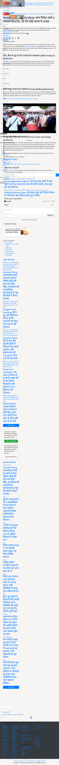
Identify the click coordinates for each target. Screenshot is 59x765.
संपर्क (4, 171)
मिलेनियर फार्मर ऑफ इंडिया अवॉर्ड (10, 32)
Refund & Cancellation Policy (38, 761)
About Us (37, 726)
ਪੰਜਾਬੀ (4, 751)
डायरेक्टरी (50, 5)
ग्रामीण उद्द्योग (15, 746)
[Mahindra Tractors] (30, 17)
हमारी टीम (5, 169)
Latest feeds (9, 462)
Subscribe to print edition (26, 736)
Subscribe (29, 140)
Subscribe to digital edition (26, 740)
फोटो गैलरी (35, 5)
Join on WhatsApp (11, 441)
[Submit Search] (57, 174)
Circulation (24, 729)
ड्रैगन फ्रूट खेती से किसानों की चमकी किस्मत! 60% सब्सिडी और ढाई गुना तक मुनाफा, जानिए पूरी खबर (11, 604)
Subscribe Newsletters (11, 457)
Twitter (37, 740)
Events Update (25, 749)
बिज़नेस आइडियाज (7, 39)
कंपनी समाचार (24, 5)
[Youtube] (3, 153)
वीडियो (39, 5)
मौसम (15, 3)
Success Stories (7, 465)
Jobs (42, 14)
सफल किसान (6, 5)
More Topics (6, 179)
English (5, 726)
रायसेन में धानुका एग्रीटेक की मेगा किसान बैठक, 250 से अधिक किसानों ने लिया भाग (10, 532)
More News (11, 687)
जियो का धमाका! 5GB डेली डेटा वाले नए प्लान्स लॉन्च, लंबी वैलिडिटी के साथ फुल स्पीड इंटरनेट (11, 583)
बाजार (10, 5)
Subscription (24, 727)
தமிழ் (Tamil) (6, 737)
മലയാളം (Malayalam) (6, 730)
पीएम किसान (6, 41)
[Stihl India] (17, 17)
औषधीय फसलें (15, 735)
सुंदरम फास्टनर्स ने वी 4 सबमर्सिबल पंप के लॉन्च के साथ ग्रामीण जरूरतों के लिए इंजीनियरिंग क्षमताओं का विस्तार (11, 509)
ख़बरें (12, 3)
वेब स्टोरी (49, 3)
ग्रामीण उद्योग (44, 3)
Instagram (38, 743)
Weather (5, 614)
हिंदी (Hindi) (6, 727)
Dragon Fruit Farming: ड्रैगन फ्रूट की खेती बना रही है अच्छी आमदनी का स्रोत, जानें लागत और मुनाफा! (10, 318)
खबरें (13, 726)
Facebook (37, 738)
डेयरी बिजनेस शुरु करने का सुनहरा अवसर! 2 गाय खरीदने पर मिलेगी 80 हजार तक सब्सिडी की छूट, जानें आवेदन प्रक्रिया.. (11, 672)
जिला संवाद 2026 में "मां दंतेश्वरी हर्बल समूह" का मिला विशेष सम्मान (11, 551)
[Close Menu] (0, 22)
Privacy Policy (16, 761)
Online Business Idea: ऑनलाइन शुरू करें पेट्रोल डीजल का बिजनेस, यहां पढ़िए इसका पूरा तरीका (29, 194)
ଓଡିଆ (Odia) (6, 746)
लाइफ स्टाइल (37, 14)
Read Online (24, 726)
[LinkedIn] (3, 152)
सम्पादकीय (30, 5)
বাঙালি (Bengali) (5, 739)
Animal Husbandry (7, 637)
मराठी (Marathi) (5, 734)
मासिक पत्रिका (44, 5)
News (4, 497)
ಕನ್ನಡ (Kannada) (5, 743)
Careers (37, 729)
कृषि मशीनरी (6, 35)
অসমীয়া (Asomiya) (5, 748)
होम (10, 3)
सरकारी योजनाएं (25, 3)
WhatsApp (38, 745)
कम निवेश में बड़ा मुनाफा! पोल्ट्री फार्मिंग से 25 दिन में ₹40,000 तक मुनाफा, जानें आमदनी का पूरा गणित (10, 648)
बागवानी (35, 3)
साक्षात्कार (18, 5)
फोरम (4, 166)
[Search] (7, 7)
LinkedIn (37, 742)
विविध (44, 14)
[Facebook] (3, 146)
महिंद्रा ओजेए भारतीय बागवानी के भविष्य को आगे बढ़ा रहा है (11, 566)
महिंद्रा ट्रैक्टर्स (6, 34)
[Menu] (6, 1)
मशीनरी (39, 3)
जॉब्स (31, 719)
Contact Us (38, 727)
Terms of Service (25, 761)
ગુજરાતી (5, 755)
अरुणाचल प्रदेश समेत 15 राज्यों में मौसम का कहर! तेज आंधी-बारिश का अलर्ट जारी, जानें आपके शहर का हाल (10, 625)
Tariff (22, 731)
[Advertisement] (11, 697)
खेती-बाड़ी (19, 3)
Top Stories (9, 259)
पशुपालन (31, 3)
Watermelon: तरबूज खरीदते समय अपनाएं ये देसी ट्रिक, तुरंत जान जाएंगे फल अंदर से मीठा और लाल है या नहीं (10, 412)
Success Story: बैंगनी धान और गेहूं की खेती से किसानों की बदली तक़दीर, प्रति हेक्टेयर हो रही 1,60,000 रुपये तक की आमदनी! (11, 348)
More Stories (11, 425)
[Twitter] (3, 150)
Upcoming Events (25, 747)
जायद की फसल (6, 37)
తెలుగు (4, 753)
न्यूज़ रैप (11, 14)
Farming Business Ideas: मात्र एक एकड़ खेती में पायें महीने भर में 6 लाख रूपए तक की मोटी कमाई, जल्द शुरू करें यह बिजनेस (28, 184)
